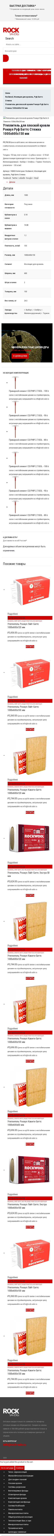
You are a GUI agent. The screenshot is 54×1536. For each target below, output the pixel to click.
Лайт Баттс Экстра (20, 870)
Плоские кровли (15, 1483)
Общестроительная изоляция (32, 621)
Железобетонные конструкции (20, 1476)
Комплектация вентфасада (19, 1502)
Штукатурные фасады (17, 1494)
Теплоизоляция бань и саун (19, 1521)
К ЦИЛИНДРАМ (20, 356)
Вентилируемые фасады (18, 1491)
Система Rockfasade (16, 1506)
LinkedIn (22, 178)
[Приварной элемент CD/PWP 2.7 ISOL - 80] (30, 431)
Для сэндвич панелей (17, 1479)
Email (36, 178)
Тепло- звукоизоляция (17, 1472)
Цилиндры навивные (17, 1532)
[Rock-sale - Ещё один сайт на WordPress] (11, 31)
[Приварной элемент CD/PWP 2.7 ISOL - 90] (30, 407)
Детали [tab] (12, 182)
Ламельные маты (15, 1509)
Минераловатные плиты (18, 1513)
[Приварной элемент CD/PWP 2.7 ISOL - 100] (30, 383)
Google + (29, 178)
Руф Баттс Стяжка (18, 174)
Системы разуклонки (17, 1487)
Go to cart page (7, 1468)
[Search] (6, 58)
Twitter (15, 178)
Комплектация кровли (17, 1498)
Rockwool (29, 171)
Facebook (7, 178)
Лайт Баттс (17, 621)
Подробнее (13, 614)
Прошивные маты (15, 1528)
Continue (19, 1468)
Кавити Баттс (18, 787)
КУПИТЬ (30, 646)
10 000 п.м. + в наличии (21, 350)
